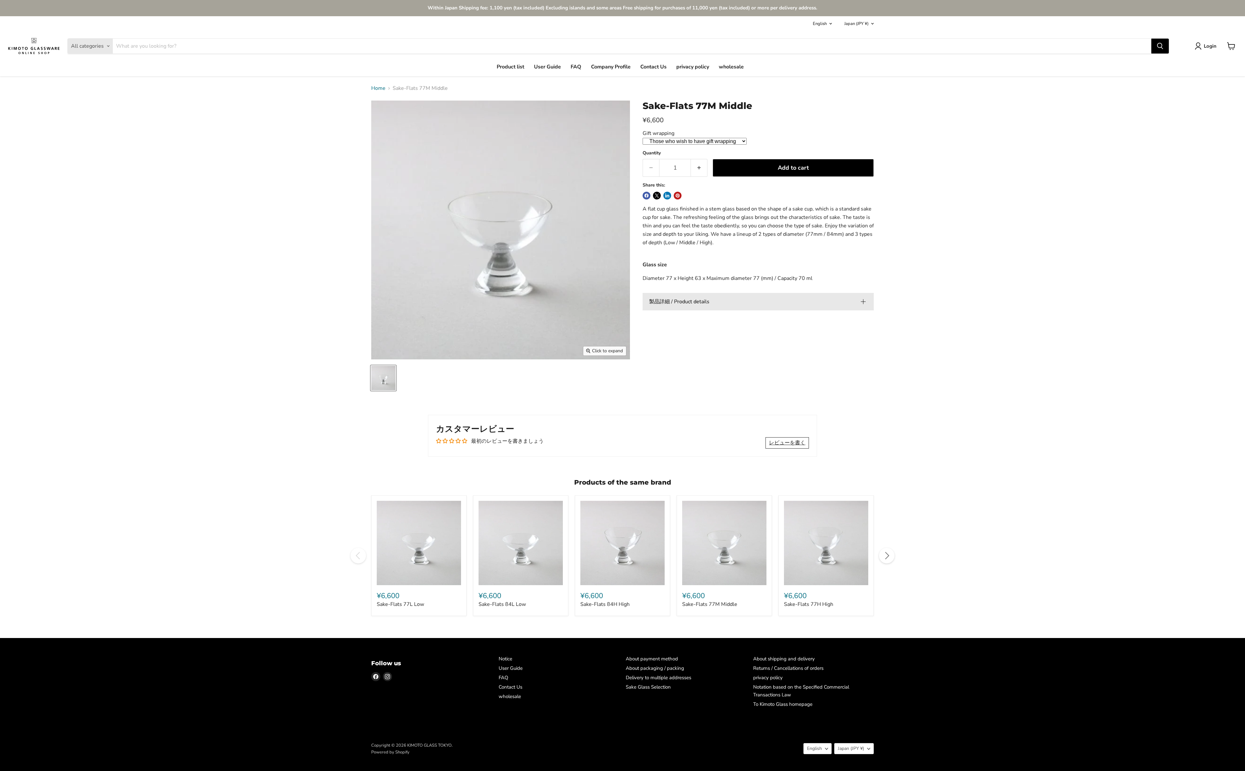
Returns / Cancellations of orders (788, 668)
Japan (856, 24)
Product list (510, 66)
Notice (505, 659)
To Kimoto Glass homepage (782, 704)
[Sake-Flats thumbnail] (383, 378)
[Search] (1160, 46)
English (820, 24)
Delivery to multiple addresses (658, 677)
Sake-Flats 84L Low (502, 604)
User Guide (547, 66)
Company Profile (611, 66)
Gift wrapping (658, 133)
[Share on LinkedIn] (667, 195)
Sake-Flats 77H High (808, 604)
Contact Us (653, 66)
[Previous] (358, 555)
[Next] (887, 555)
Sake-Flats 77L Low (400, 604)
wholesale (731, 66)
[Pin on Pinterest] (678, 195)
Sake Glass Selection (648, 687)
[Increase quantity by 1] (699, 168)
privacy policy (692, 66)
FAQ (576, 66)
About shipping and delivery (784, 659)
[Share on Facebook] (646, 195)
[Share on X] (657, 195)
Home (378, 88)
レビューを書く (787, 442)
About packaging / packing (655, 668)
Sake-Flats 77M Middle (709, 604)
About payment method (652, 659)
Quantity (652, 153)
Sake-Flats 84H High (605, 604)
